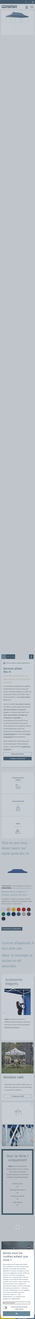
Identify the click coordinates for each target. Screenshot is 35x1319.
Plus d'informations (9, 1303)
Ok (17, 1314)
